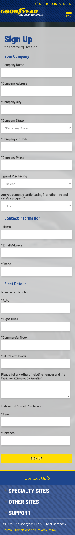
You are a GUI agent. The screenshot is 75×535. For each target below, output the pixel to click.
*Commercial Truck (14, 337)
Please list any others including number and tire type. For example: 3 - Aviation (33, 376)
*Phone (6, 264)
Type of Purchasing (14, 176)
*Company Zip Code (14, 139)
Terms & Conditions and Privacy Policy (29, 530)
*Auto (5, 300)
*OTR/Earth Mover (13, 356)
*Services (8, 433)
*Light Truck (9, 319)
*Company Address (14, 83)
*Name (6, 226)
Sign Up (36, 458)
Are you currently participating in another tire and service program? (34, 196)
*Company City (11, 102)
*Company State (12, 120)
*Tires (5, 414)
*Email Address (11, 245)
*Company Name (12, 65)
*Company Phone (12, 157)
